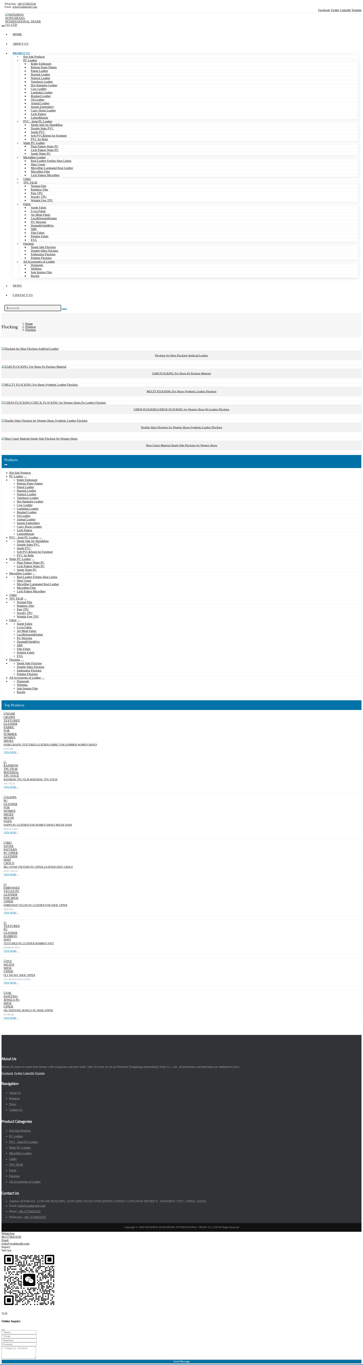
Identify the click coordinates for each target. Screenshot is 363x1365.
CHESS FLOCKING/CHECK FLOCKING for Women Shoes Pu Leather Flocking (181, 409)
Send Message (181, 1361)
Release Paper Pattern (44, 67)
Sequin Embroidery (42, 106)
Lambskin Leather (42, 92)
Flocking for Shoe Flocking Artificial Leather (181, 355)
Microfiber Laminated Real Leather (52, 168)
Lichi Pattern (38, 114)
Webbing (36, 268)
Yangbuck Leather (42, 81)
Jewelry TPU (39, 196)
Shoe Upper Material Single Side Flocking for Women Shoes (181, 445)
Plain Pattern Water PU (44, 146)
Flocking (28, 243)
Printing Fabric (40, 236)
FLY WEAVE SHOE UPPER (19, 975)
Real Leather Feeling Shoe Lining (51, 160)
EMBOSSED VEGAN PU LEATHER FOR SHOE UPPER (35, 905)
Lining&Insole (39, 117)
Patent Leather (39, 70)
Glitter (27, 179)
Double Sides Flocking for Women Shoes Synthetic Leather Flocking (181, 427)
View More (10, 752)
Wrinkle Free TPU (42, 200)
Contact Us (23, 295)
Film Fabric (38, 232)
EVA (34, 240)
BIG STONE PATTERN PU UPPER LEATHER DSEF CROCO (38, 867)
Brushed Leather (41, 96)
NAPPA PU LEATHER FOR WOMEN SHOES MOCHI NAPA (38, 825)
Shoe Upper (38, 164)
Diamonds (37, 265)
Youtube (356, 10)
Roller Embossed (41, 63)
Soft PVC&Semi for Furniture (49, 135)
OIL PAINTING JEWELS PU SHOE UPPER (28, 1010)
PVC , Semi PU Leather (37, 121)
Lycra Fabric (38, 211)
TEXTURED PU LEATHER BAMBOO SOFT (29, 943)
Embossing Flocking (43, 254)
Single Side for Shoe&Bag (47, 124)
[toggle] (3, 25)
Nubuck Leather (40, 78)
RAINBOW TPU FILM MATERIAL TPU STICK (30, 779)
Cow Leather (39, 88)
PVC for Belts (39, 139)
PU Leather (30, 60)
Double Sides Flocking (44, 250)
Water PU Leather (34, 143)
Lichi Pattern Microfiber (45, 175)
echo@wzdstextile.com (24, 6)
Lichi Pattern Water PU (45, 150)
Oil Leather (37, 99)
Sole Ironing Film (41, 272)
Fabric (27, 204)
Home (17, 34)
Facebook (324, 10)
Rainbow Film (39, 189)
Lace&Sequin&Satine (44, 218)
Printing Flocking (41, 257)
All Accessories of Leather (39, 261)
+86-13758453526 (29, 1211)
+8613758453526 (26, 3)
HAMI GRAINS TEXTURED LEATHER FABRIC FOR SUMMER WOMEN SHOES (50, 744)
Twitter (335, 10)
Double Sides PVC (42, 128)
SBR (34, 229)
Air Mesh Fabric (40, 214)
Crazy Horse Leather (43, 110)
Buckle (35, 275)
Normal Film (38, 186)
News (17, 285)
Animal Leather (40, 103)
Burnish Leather (40, 74)
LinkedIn (345, 10)
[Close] (3, 1329)
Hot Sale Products (34, 56)
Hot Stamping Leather (44, 85)
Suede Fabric (39, 207)
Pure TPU (37, 193)
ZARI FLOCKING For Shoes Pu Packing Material (181, 373)
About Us (20, 43)
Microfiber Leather (34, 157)
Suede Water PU (41, 153)
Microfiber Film (40, 171)
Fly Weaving (38, 222)
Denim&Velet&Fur (42, 225)
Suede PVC (38, 132)
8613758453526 (11, 1236)
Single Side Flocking (43, 247)
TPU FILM (30, 182)
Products (21, 53)
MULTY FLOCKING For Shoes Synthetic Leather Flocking (181, 391)
